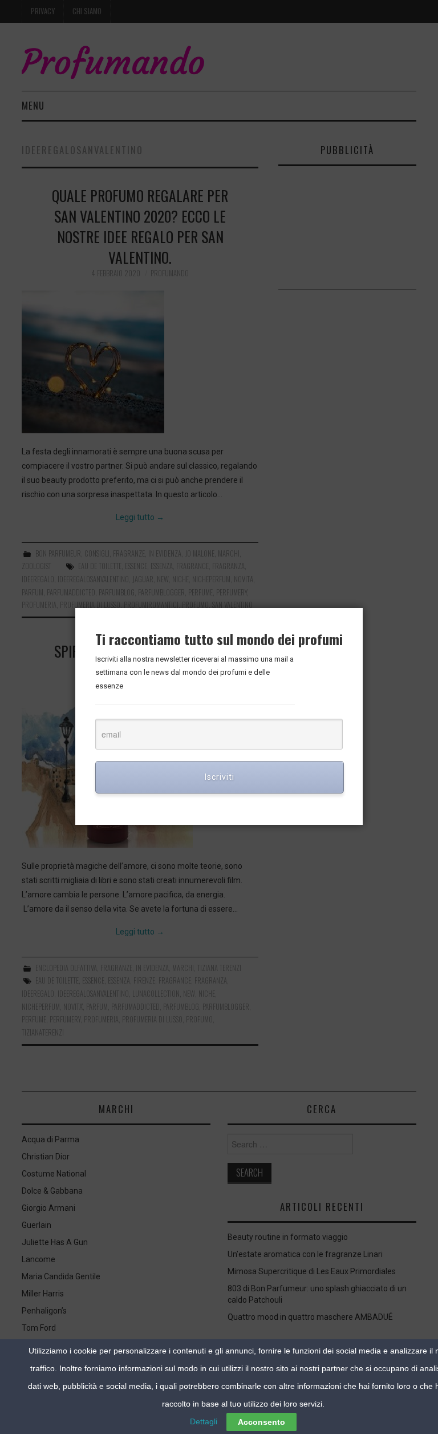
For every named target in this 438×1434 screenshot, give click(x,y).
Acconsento (261, 1422)
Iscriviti (219, 777)
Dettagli (203, 1421)
